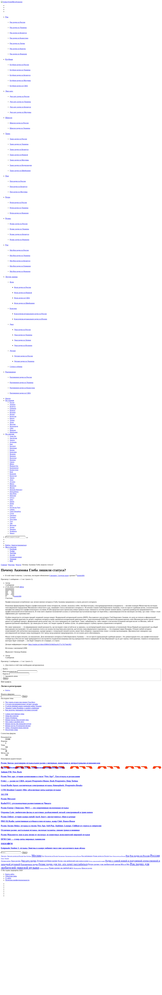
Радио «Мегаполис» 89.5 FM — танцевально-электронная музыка (32, 767)
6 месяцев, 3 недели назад (59, 575)
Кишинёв (13, 474)
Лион (11, 480)
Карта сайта (9, 874)
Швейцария (13, 432)
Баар (11, 444)
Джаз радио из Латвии (22, 340)
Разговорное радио (29, 864)
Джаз (12, 324)
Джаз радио (15, 861)
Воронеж (13, 460)
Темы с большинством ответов (16, 728)
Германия (13, 408)
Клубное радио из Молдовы (20, 80)
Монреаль (13, 486)
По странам (9, 400)
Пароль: (6, 674)
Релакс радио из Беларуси (19, 234)
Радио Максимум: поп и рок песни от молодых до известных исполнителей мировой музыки (45, 834)
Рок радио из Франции (18, 54)
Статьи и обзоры (16, 366)
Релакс (8, 218)
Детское (13, 351)
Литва (12, 422)
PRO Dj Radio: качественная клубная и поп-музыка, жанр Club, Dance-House (38, 821)
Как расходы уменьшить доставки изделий (21, 710)
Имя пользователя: (10, 671)
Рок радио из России (17, 22)
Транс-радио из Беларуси (19, 149)
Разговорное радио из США (20, 393)
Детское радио (5, 861)
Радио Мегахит (8, 799)
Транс (7, 133)
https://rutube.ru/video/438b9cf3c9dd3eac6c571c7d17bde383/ (49, 644)
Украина (12, 404)
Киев (11, 472)
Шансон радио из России (19, 123)
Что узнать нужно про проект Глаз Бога (20, 702)
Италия (12, 414)
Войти (5, 678)
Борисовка (13, 452)
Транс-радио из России (18, 139)
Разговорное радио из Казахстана (22, 388)
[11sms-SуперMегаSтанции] (11, 2)
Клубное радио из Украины (20, 70)
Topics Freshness (11, 718)
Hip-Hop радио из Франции (20, 271)
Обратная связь (11, 876)
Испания (12, 412)
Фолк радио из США (22, 298)
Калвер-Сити (14, 470)
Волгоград (13, 458)
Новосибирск (14, 491)
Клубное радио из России (19, 65)
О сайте (8, 878)
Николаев (13, 495)
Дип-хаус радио (28, 860)
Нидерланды (14, 426)
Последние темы (11, 730)
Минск (12, 484)
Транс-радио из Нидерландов (21, 165)
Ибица (12, 464)
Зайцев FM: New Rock (11, 772)
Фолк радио (77, 868)
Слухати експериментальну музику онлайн (21, 704)
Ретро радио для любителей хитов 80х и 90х (109, 864)
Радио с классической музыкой (97, 861)
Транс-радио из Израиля (19, 155)
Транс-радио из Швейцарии (20, 171)
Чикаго (12, 533)
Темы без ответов (11, 716)
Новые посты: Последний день (17, 720)
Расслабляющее (87, 856)
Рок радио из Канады (18, 49)
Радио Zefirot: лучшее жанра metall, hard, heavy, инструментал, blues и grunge (38, 817)
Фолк (12, 282)
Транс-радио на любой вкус (61, 868)
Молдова (13, 424)
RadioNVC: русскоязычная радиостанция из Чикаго (26, 803)
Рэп (6, 245)
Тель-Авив (13, 519)
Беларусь (13, 406)
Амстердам (13, 438)
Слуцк (12, 513)
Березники (13, 448)
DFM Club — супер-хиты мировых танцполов (23, 839)
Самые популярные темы (14, 714)
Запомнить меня (11, 676)
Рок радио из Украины (18, 27)
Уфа (11, 523)
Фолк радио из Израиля (23, 293)
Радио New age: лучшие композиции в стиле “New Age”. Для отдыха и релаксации (40, 776)
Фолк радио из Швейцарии (24, 303)
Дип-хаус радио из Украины (20, 102)
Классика (13, 308)
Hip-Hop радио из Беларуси (20, 261)
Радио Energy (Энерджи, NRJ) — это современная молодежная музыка (35, 808)
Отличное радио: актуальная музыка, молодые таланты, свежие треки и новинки (40, 830)
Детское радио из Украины (24, 361)
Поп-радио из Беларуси (18, 186)
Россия (12, 402)
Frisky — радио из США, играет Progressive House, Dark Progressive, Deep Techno (39, 781)
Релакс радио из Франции (19, 240)
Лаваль (12, 478)
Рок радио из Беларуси (18, 33)
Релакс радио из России (19, 224)
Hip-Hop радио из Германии (20, 266)
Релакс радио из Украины (19, 229)
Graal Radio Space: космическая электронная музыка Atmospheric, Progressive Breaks (41, 785)
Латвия (12, 420)
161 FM (4, 794)
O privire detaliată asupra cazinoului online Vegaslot (23, 706)
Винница (13, 456)
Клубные (9, 59)
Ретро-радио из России (18, 202)
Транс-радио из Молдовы (19, 160)
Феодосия (13, 525)
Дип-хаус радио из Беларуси (20, 107)
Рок (6, 17)
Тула (11, 521)
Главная (4, 565)
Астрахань (13, 442)
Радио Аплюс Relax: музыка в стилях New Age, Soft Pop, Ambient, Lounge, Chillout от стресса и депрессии (51, 826)
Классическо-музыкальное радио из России (30, 314)
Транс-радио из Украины (19, 144)
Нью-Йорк (13, 493)
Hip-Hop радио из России (19, 250)
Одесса (12, 497)
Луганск (12, 482)
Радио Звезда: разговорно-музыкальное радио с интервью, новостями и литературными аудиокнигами (50, 763)
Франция (13, 430)
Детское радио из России (23, 356)
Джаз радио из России (22, 330)
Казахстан (13, 416)
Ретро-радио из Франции (19, 213)
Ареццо (12, 440)
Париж (12, 501)
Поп (7, 176)
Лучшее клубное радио (47, 861)
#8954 (21, 587)
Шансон (8, 118)
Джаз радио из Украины (23, 335)
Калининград (14, 468)
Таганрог (13, 517)
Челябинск (13, 531)
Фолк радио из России (22, 287)
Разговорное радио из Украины (21, 382)
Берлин (12, 450)
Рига (11, 505)
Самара (12, 509)
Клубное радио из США (19, 86)
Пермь (12, 503)
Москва (12, 488)
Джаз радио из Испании (23, 345)
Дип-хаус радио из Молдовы (20, 112)
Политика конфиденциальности (17, 880)
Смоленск (13, 515)
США (11, 428)
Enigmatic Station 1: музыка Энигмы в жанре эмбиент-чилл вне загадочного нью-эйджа (43, 848)
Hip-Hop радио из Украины (20, 255)
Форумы (11, 565)
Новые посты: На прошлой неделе (18, 724)
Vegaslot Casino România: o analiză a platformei (22, 708)
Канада (12, 418)
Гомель (12, 462)
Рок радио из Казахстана (19, 38)
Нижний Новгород (16, 490)
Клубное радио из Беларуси (20, 75)
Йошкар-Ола (14, 466)
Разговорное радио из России (21, 377)
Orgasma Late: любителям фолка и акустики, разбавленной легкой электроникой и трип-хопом (47, 812)
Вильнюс (13, 454)
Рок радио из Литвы (17, 43)
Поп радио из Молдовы (18, 192)
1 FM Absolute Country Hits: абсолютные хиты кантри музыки (31, 790)
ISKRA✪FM (7, 843)
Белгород (13, 446)
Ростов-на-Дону (15, 507)
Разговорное (10, 372)
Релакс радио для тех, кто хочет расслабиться (63, 864)
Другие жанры (11, 277)
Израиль (12, 410)
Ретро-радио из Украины (19, 208)
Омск (11, 499)
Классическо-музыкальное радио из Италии (30, 319)
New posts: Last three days (14, 722)
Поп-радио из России (18, 181)
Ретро (7, 197)
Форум (7, 398)
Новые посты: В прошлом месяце (18, 726)
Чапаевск (13, 529)
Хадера (12, 527)
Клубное (29, 856)
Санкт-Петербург (15, 511)
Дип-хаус (9, 91)
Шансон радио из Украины (20, 128)
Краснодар (13, 476)
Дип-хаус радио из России (19, 96)
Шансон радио (87, 868)
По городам (9, 434)
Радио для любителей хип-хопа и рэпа (73, 861)
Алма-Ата (13, 436)
